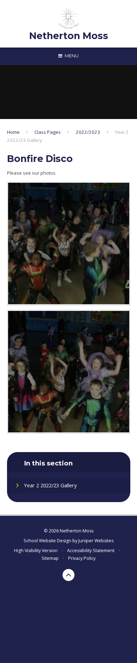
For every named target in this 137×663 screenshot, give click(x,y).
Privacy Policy (82, 558)
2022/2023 (88, 132)
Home (13, 132)
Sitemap (50, 558)
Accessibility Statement (91, 550)
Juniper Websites (95, 541)
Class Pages (47, 132)
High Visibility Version (36, 550)
